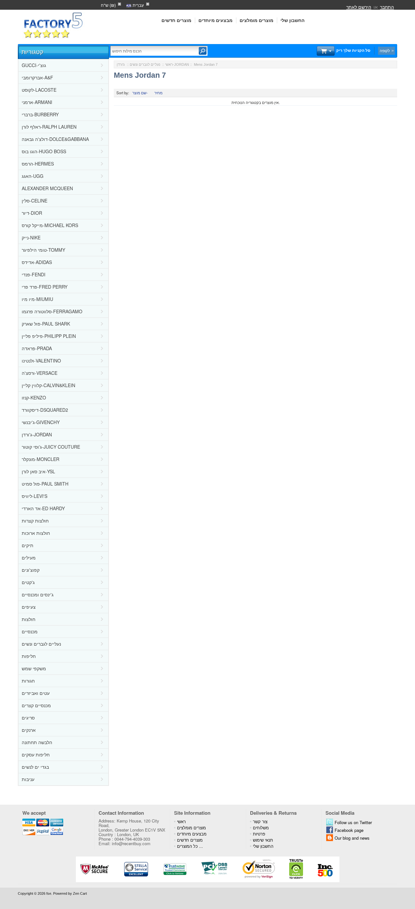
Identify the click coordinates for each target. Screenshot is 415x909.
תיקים (27, 545)
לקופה (385, 50)
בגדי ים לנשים (35, 767)
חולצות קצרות (35, 520)
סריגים (28, 717)
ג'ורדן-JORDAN (37, 434)
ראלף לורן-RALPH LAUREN (49, 126)
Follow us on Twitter (353, 822)
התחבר (387, 7)
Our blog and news (352, 838)
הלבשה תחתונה (37, 742)
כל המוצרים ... (190, 846)
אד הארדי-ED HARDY (43, 508)
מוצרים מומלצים (256, 20)
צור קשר (260, 821)
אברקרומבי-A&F (37, 77)
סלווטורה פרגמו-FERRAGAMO (52, 311)
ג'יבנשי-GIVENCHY (41, 422)
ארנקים (29, 730)
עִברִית (137, 5)
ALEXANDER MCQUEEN (47, 188)
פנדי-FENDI (33, 274)
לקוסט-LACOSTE (39, 89)
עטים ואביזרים (36, 693)
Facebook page (349, 830)
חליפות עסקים (36, 754)
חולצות (28, 619)
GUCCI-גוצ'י (34, 65)
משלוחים (261, 827)
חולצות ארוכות (36, 533)
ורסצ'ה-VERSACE (39, 373)
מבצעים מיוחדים (215, 20)
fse (48, 893)
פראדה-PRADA (37, 348)
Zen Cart (80, 893)
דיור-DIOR (32, 213)
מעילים (29, 557)
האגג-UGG (32, 176)
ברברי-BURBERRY (40, 114)
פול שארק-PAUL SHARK (46, 323)
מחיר (158, 92)
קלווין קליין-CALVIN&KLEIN (48, 385)
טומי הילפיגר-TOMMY (43, 250)
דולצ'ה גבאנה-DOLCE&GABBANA (55, 139)
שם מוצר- (140, 92)
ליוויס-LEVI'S (34, 496)
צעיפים (29, 607)
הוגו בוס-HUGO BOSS (44, 151)
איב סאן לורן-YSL (38, 471)
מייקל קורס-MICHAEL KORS (50, 225)
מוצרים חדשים (176, 20)
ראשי (169, 64)
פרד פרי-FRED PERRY (44, 286)
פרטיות (259, 834)
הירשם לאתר (358, 7)
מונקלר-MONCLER (40, 459)
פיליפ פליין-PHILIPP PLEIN (49, 336)
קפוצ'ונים (31, 570)
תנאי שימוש (263, 840)
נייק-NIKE (31, 237)
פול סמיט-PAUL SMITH (45, 483)
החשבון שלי (292, 20)
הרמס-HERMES (38, 163)
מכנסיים (30, 631)
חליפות (29, 656)
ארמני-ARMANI (37, 102)
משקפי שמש (34, 668)
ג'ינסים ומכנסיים (37, 594)
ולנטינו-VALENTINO (41, 360)
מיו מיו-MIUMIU (37, 299)
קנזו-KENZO (34, 397)
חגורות (28, 680)
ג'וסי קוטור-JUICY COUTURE (51, 446)
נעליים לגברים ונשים (41, 643)
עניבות (28, 779)
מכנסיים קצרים (36, 705)
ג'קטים (28, 582)
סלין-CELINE (34, 200)
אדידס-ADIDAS (37, 262)
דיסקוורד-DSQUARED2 (45, 410)
